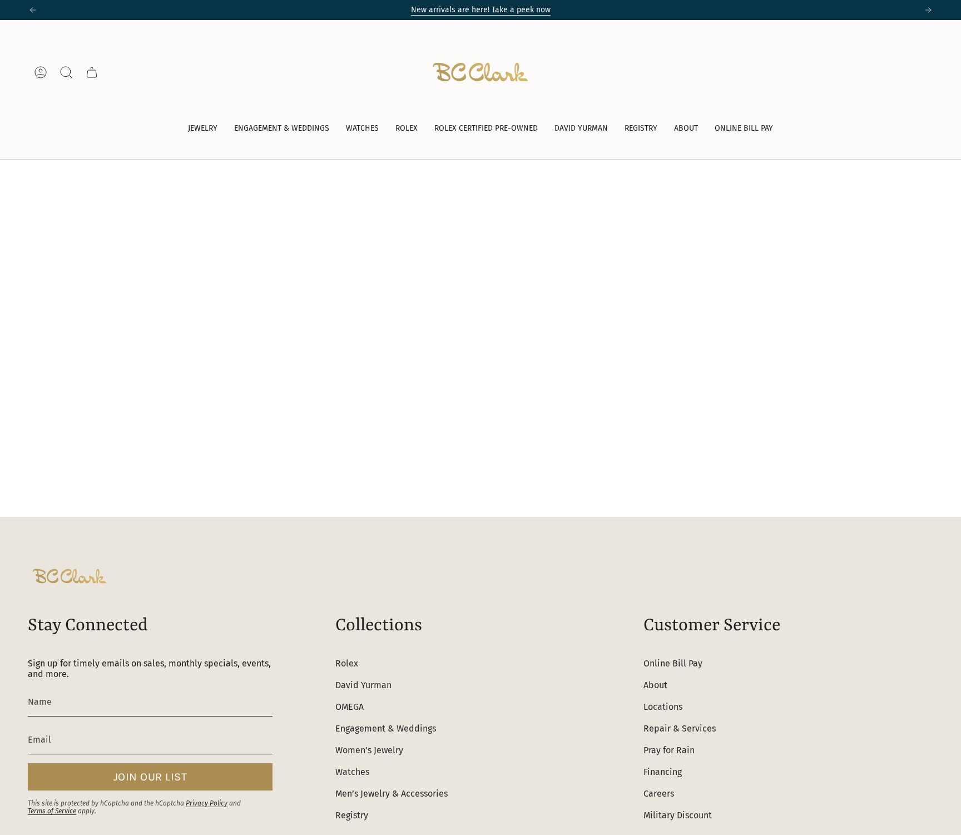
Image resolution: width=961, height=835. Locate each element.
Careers (658, 793)
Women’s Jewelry (369, 750)
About (655, 685)
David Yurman (363, 685)
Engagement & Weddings (385, 728)
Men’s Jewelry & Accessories (391, 793)
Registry (351, 815)
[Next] (928, 10)
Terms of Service (52, 811)
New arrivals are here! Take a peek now (481, 9)
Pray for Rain (669, 750)
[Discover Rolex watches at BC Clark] (891, 72)
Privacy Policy (206, 803)
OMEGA (349, 706)
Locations (662, 706)
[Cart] (92, 72)
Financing (662, 772)
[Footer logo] (69, 576)
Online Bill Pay (672, 663)
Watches (352, 772)
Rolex (346, 663)
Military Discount (677, 815)
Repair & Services (679, 728)
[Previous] (33, 10)
